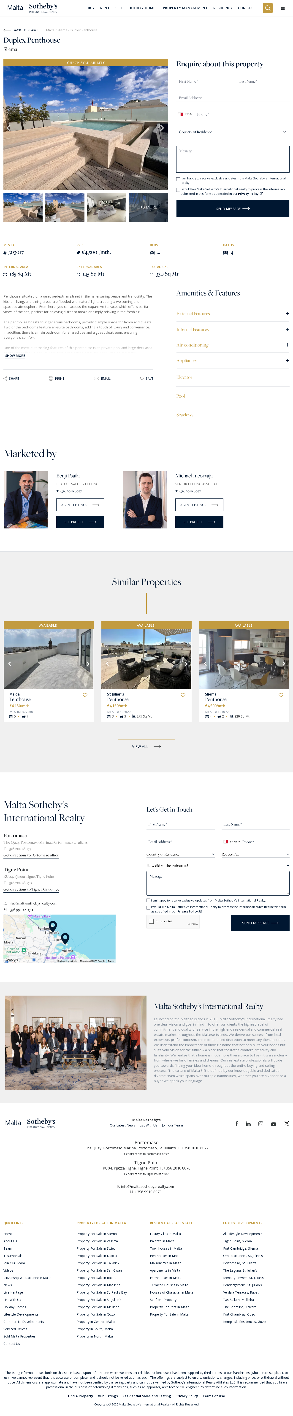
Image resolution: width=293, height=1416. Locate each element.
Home (8, 1234)
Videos (8, 1270)
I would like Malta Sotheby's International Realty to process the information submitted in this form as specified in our (233, 191)
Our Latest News (122, 1125)
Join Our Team (14, 1263)
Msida (14, 694)
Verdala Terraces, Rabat (241, 1292)
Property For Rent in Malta (169, 1307)
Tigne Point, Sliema (237, 1241)
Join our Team (172, 1125)
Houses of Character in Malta (171, 1292)
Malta (50, 30)
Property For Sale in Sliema (97, 1234)
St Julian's (115, 694)
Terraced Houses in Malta (169, 1285)
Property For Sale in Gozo (96, 1314)
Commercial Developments (23, 1321)
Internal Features (232, 329)
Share (14, 378)
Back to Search (26, 30)
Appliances (232, 360)
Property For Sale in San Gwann (100, 1270)
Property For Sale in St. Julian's (99, 1299)
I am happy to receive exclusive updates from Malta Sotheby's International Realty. (233, 180)
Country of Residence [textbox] (162, 854)
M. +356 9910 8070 (18, 909)
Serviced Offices (15, 1329)
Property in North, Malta (95, 1336)
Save (149, 378)
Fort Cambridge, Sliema (240, 1248)
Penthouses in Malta (165, 1256)
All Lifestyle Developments (243, 1234)
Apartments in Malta (165, 1270)
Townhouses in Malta (166, 1248)
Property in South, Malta (95, 1329)
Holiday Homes (14, 1307)
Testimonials (12, 1256)
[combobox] (186, 114)
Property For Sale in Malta (169, 1314)
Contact (246, 8)
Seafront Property (163, 1299)
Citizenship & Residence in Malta (27, 1277)
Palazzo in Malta (162, 1241)
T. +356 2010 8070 (17, 882)
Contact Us (11, 1343)
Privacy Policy (187, 1396)
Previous (9, 128)
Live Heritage (13, 1292)
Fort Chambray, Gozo (239, 1314)
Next (162, 128)
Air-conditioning (232, 344)
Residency (223, 8)
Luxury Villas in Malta (165, 1234)
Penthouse (20, 699)
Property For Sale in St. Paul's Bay (102, 1292)
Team (7, 1248)
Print (60, 378)
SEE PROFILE (74, 522)
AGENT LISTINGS (74, 505)
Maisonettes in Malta (165, 1263)
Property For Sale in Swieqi (96, 1248)
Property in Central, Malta (96, 1321)
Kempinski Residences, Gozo (244, 1321)
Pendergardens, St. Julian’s (242, 1285)
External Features (232, 313)
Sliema (62, 30)
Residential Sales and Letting (146, 1396)
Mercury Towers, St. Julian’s (243, 1277)
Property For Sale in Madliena (98, 1285)
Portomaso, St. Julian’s (239, 1263)
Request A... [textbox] (230, 854)
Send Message (228, 208)
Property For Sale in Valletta (97, 1241)
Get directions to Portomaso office (31, 855)
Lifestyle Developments (20, 1314)
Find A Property (80, 1396)
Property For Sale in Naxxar (97, 1256)
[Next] (87, 663)
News (7, 1285)
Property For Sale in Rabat (96, 1277)
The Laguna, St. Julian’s (240, 1270)
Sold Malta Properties (19, 1336)
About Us (10, 1241)
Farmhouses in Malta (165, 1277)
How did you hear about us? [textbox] (167, 865)
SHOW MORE (15, 356)
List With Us (148, 1125)
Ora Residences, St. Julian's (243, 1256)
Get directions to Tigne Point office (31, 889)
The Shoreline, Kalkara (239, 1307)
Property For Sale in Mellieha (98, 1307)
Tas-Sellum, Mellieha (238, 1299)
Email (106, 378)
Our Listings (108, 1396)
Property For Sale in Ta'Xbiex (98, 1263)
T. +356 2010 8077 (69, 491)
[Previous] (9, 663)
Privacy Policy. (249, 194)
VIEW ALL (140, 746)
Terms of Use (214, 1396)
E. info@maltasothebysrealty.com (30, 903)
